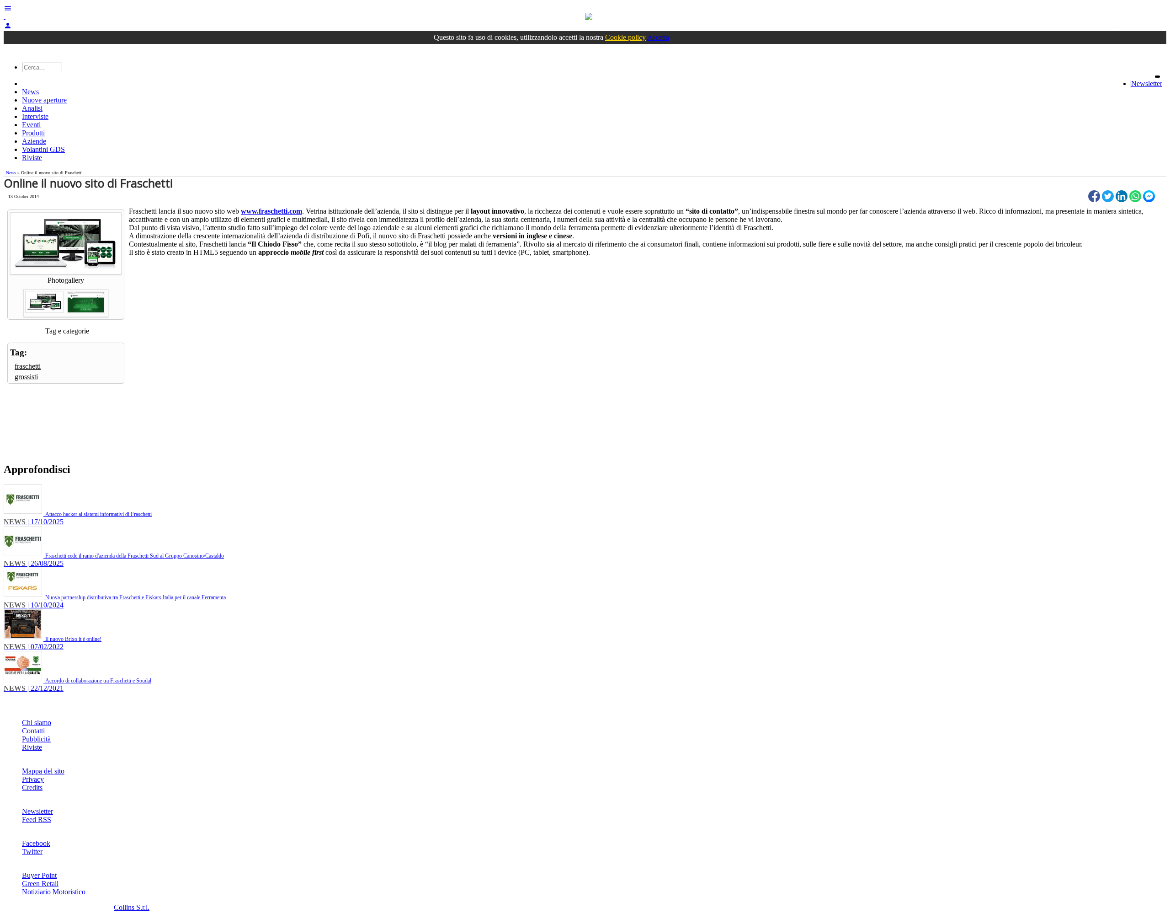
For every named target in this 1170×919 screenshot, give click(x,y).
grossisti (26, 377)
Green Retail (40, 883)
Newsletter (1146, 83)
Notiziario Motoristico (53, 892)
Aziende (34, 141)
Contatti (33, 731)
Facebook (36, 843)
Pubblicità (36, 739)
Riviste (32, 157)
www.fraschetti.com (271, 211)
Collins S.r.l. (131, 907)
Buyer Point (39, 875)
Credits (32, 787)
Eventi (31, 125)
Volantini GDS (43, 149)
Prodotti (33, 133)
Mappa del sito (43, 771)
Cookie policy (625, 37)
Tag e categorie (67, 331)
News (30, 92)
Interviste (35, 116)
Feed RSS (36, 819)
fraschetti (28, 366)
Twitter (32, 851)
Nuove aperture (44, 100)
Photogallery (66, 280)
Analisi (32, 108)
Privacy (33, 779)
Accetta (658, 37)
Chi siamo (36, 722)
